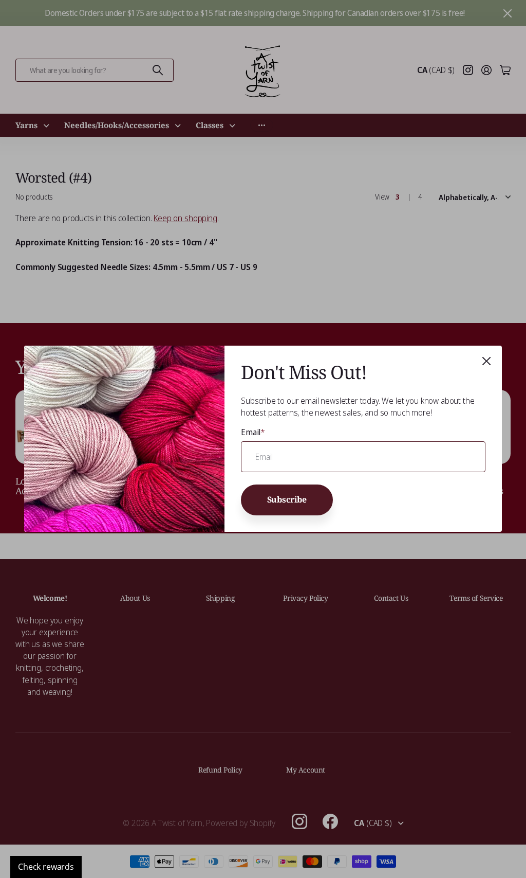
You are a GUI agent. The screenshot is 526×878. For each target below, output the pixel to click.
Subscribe (287, 499)
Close (486, 361)
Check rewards (46, 866)
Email (253, 432)
